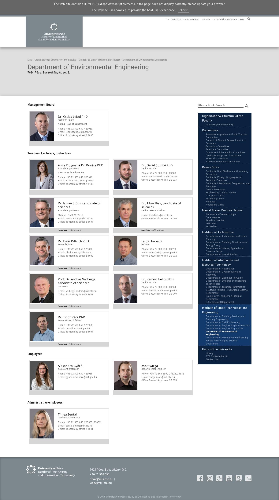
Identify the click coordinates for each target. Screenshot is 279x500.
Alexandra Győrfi (70, 366)
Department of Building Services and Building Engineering (225, 318)
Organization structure (225, 19)
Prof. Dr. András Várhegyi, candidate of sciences (77, 281)
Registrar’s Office (215, 204)
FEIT (242, 19)
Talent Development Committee (223, 161)
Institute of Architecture (218, 232)
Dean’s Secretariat (215, 189)
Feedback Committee (217, 149)
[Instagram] (210, 480)
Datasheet (62, 230)
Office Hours (75, 230)
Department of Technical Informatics (225, 286)
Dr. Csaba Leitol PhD (73, 117)
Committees (210, 130)
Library (209, 353)
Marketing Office (215, 198)
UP (167, 19)
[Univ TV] (239, 480)
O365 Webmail (191, 19)
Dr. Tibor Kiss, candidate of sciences (161, 205)
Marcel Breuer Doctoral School (222, 210)
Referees (210, 201)
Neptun (206, 19)
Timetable (175, 19)
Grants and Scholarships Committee (225, 152)
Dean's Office (210, 167)
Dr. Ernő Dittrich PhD (73, 241)
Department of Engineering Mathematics (228, 325)
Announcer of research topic (221, 214)
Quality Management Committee (223, 155)
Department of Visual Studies (221, 254)
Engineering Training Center (221, 192)
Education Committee (217, 146)
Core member (213, 217)
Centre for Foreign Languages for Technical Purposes (224, 179)
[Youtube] (229, 480)
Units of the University (217, 349)
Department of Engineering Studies (225, 328)
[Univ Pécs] (248, 480)
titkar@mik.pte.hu (101, 479)
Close (184, 10)
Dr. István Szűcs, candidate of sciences (79, 205)
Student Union (213, 359)
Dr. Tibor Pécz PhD (71, 317)
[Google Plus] (219, 480)
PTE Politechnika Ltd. (217, 356)
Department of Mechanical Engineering (227, 337)
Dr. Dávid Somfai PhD (157, 165)
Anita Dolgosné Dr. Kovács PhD (80, 165)
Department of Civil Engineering (223, 322)
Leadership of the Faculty (219, 124)
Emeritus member (215, 220)
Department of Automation (220, 268)
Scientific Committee (217, 158)
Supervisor (211, 226)
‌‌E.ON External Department (220, 301)
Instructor (211, 223)
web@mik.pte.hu (101, 483)
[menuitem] (242, 19)
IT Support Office (215, 195)
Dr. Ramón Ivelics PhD (157, 279)
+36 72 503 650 (99, 474)
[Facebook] (200, 480)
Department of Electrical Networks (224, 277)
